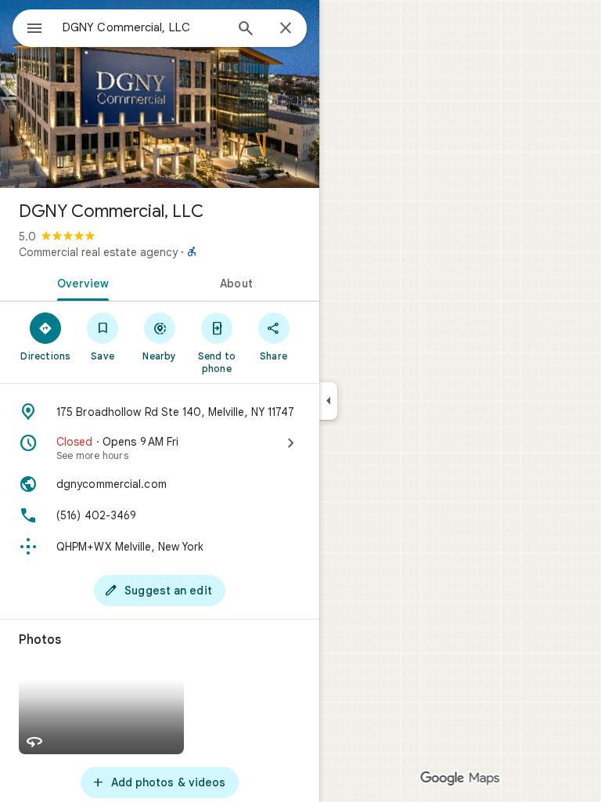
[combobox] (143, 27)
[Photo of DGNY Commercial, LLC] (159, 94)
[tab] (80, 282)
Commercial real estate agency (98, 252)
